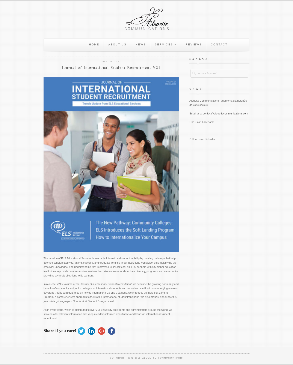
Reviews (194, 44)
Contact (219, 44)
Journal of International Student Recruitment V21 (111, 67)
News (141, 44)
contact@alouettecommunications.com (225, 113)
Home (94, 44)
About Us (117, 44)
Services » (166, 44)
